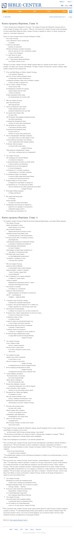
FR (71, 6)
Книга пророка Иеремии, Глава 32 (19, 520)
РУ (62, 6)
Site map (38, 529)
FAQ (34, 11)
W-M (44, 532)
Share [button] (71, 16)
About (64, 11)
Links (49, 11)
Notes (19, 11)
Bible (5, 11)
